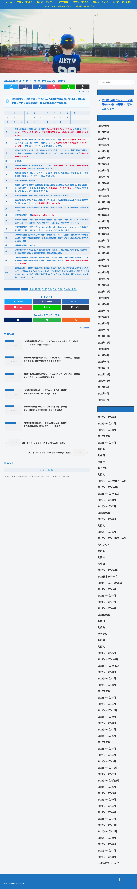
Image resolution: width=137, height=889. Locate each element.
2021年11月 (104, 336)
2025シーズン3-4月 (108, 570)
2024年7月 (103, 221)
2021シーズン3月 (107, 818)
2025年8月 (103, 170)
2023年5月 (103, 272)
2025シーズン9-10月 (109, 493)
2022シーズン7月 (107, 729)
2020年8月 (103, 393)
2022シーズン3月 (107, 761)
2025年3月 (103, 196)
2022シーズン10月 (107, 710)
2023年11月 (104, 247)
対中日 (25, 289)
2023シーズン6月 (107, 684)
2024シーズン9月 (107, 589)
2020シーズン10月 (107, 831)
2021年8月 (103, 355)
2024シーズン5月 (107, 653)
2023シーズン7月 (107, 678)
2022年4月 (103, 329)
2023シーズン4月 (107, 704)
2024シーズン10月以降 (13, 289)
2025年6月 (103, 183)
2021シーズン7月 (107, 774)
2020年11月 (104, 374)
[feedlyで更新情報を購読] (47, 320)
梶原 (39, 289)
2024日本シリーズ (107, 576)
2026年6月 (103, 138)
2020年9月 (103, 387)
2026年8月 (103, 125)
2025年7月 (103, 176)
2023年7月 (103, 259)
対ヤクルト (104, 468)
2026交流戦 (104, 436)
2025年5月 (103, 189)
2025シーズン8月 (107, 500)
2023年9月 (103, 253)
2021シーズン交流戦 (108, 780)
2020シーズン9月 (107, 837)
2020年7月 (103, 400)
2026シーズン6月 (107, 429)
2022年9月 (103, 298)
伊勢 (61, 289)
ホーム (13, 879)
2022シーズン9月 (107, 716)
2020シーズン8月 (107, 844)
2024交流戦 (104, 614)
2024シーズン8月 (107, 595)
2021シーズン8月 (107, 812)
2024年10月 (104, 202)
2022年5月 (103, 323)
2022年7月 (103, 310)
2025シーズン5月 (107, 531)
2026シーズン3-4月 (108, 487)
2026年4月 (103, 151)
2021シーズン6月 (107, 786)
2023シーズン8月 (107, 672)
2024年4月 (103, 240)
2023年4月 (103, 278)
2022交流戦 (104, 742)
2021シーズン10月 (107, 767)
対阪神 (101, 461)
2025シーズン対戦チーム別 (112, 538)
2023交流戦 (104, 691)
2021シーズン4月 (107, 806)
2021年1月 (103, 368)
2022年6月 (103, 317)
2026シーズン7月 (107, 423)
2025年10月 (104, 157)
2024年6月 (103, 227)
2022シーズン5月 (107, 748)
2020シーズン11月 (107, 825)
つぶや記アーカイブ (108, 863)
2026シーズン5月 (107, 442)
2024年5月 (103, 234)
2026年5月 (103, 145)
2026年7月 (103, 132)
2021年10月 (104, 342)
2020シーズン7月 (107, 850)
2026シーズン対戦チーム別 (112, 480)
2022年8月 (103, 304)
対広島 (101, 449)
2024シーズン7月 (107, 602)
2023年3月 (103, 285)
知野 (45, 289)
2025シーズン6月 (107, 519)
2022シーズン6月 (107, 735)
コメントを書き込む (47, 470)
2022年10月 (104, 291)
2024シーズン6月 (107, 608)
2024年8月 (103, 215)
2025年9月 (103, 164)
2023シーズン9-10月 (109, 665)
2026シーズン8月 (107, 417)
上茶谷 (68, 289)
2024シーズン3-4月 (108, 659)
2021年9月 (103, 348)
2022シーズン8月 (107, 723)
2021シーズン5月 (107, 793)
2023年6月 (103, 266)
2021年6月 (103, 361)
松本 (33, 289)
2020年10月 (104, 380)
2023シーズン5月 (107, 697)
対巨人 (101, 474)
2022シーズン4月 (107, 754)
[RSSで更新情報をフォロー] (76, 320)
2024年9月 (103, 208)
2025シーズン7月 (107, 506)
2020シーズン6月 (107, 857)
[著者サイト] (18, 320)
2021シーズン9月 (107, 799)
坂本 (75, 289)
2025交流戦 (104, 512)
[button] (132, 82)
